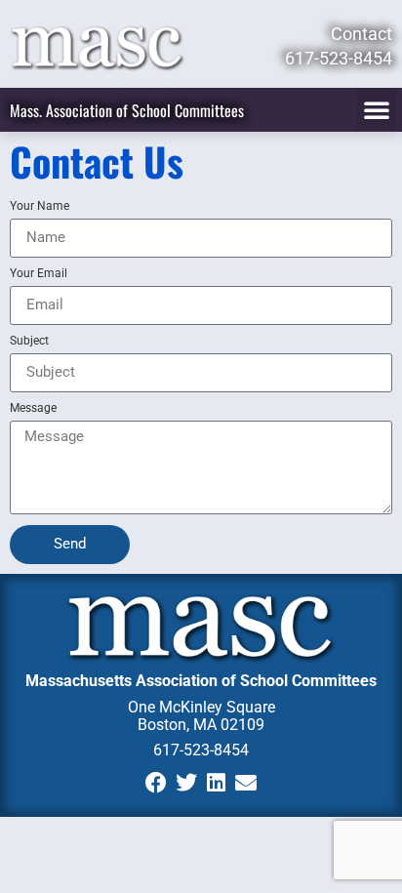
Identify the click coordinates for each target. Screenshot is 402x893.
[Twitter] (186, 782)
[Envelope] (246, 782)
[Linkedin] (216, 782)
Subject (29, 341)
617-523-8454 (201, 750)
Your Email (38, 273)
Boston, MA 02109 (201, 724)
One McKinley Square (201, 707)
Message (33, 408)
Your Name (39, 206)
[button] (376, 109)
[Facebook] (156, 782)
